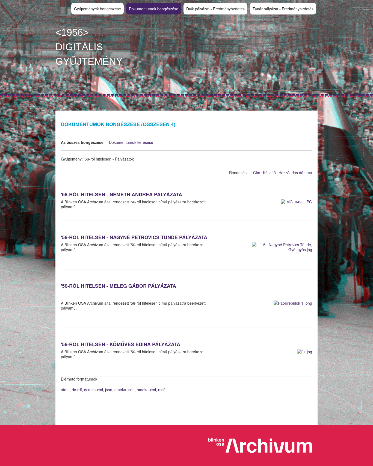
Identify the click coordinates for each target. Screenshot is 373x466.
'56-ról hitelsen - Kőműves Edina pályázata (120, 344)
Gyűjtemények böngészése (97, 8)
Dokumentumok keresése (131, 142)
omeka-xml (146, 389)
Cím (256, 172)
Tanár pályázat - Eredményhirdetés (283, 8)
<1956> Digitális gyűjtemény (89, 47)
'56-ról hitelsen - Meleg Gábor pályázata (118, 285)
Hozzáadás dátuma (295, 172)
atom (65, 389)
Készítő (269, 172)
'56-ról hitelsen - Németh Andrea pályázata (121, 194)
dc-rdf (77, 389)
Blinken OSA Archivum (263, 445)
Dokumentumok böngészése (153, 8)
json (108, 389)
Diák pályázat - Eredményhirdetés (215, 8)
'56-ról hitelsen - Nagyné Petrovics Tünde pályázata (134, 237)
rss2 (161, 389)
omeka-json (124, 389)
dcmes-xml (93, 389)
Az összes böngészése (82, 142)
